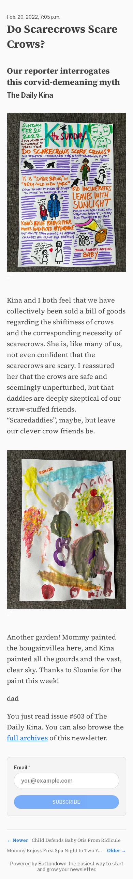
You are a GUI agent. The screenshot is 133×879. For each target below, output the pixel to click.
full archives (27, 738)
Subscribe (66, 802)
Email (22, 767)
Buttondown (52, 863)
